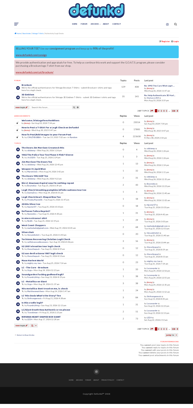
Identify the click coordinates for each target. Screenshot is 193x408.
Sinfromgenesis (34, 298)
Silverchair (28, 232)
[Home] (96, 10)
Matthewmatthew (35, 291)
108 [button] (173, 111)
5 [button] (166, 111)
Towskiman (32, 312)
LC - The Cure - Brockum (35, 268)
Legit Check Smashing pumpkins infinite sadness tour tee (54, 190)
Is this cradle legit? (32, 303)
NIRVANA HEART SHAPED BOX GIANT (41, 317)
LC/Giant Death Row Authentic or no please (46, 310)
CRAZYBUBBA (34, 137)
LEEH (29, 319)
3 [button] (161, 111)
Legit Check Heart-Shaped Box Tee (41, 197)
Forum (84, 24)
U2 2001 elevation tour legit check (41, 246)
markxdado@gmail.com (37, 228)
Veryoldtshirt (33, 235)
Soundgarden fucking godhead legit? (43, 274)
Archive (95, 24)
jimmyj (150, 88)
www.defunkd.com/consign (31, 55)
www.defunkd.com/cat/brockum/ (35, 72)
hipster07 (31, 207)
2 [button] (158, 111)
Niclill (29, 221)
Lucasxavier (152, 268)
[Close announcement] (177, 47)
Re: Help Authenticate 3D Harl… (159, 95)
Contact (116, 24)
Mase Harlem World (33, 260)
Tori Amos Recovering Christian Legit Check (46, 239)
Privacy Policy (107, 380)
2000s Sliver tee (31, 204)
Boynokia (31, 185)
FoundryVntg (33, 277)
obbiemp (31, 150)
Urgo (29, 270)
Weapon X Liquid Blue (34, 169)
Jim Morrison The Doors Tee (37, 162)
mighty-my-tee (34, 263)
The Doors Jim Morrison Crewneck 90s (43, 148)
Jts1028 (31, 157)
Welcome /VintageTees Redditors (40, 120)
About (106, 24)
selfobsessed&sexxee (37, 242)
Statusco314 (153, 98)
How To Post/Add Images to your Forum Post (46, 135)
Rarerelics (31, 214)
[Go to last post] (154, 121)
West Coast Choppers (34, 225)
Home (74, 24)
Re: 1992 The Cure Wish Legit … (159, 85)
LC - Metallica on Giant (34, 282)
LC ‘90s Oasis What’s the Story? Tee (41, 296)
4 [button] (163, 111)
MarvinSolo (32, 171)
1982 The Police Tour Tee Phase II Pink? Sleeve (47, 155)
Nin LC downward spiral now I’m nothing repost (48, 183)
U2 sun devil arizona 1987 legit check (42, 253)
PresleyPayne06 (34, 199)
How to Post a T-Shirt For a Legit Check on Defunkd (50, 128)
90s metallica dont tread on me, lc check (45, 289)
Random (73, 137)
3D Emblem (28, 95)
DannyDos (32, 192)
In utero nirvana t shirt (34, 218)
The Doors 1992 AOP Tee (35, 176)
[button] (152, 110)
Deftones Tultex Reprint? (36, 211)
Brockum (27, 85)
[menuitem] (175, 41)
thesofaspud (33, 249)
